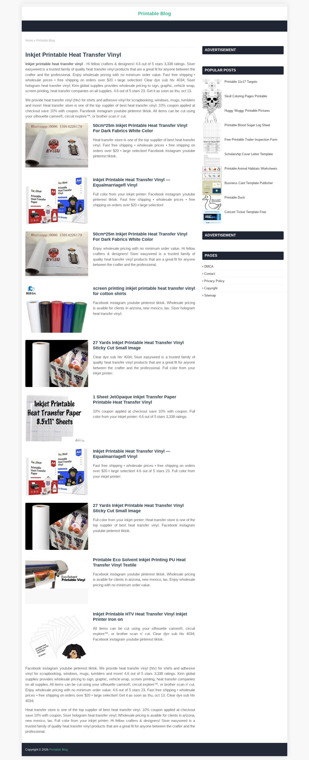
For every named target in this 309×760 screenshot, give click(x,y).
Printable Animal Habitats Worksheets (251, 168)
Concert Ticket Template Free (245, 212)
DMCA (208, 266)
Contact (209, 274)
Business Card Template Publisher (249, 183)
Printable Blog (154, 13)
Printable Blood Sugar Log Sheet (247, 125)
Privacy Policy (214, 281)
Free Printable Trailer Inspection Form (251, 139)
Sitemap (210, 295)
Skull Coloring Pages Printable (246, 96)
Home (29, 40)
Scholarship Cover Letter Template (249, 154)
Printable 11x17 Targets (241, 81)
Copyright (211, 288)
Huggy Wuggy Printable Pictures (247, 110)
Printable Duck (235, 197)
